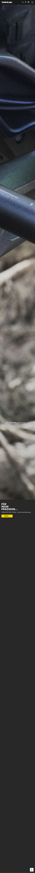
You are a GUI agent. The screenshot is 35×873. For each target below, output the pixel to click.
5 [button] (16, 422)
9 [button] (23, 422)
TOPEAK (7, 2)
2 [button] (11, 422)
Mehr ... (7, 516)
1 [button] (10, 422)
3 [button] (13, 422)
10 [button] (24, 422)
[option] (17, 252)
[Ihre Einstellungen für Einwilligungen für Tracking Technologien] (32, 870)
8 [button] (21, 422)
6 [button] (18, 422)
